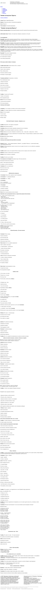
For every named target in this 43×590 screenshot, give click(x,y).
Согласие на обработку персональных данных (27, 588)
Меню (1, 6)
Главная (4, 8)
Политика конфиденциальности (16, 588)
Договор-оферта (9, 588)
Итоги (4, 12)
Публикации (5, 10)
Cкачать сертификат (4, 17)
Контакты (4, 13)
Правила (4, 11)
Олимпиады (5, 9)
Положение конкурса (3, 588)
